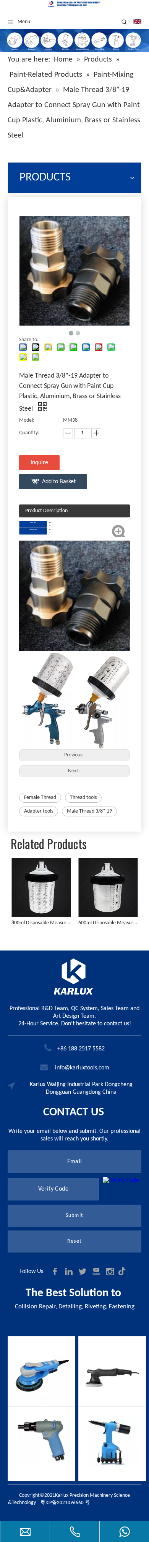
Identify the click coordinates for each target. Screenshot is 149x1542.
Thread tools (83, 797)
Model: (26, 420)
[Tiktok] (124, 1271)
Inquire (39, 463)
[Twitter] (83, 1271)
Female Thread (40, 797)
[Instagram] (111, 1271)
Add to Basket (59, 482)
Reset (74, 1241)
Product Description (46, 511)
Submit (74, 1215)
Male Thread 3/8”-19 (89, 811)
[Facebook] (56, 1271)
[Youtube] (97, 1271)
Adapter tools (38, 811)
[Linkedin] (69, 1271)
